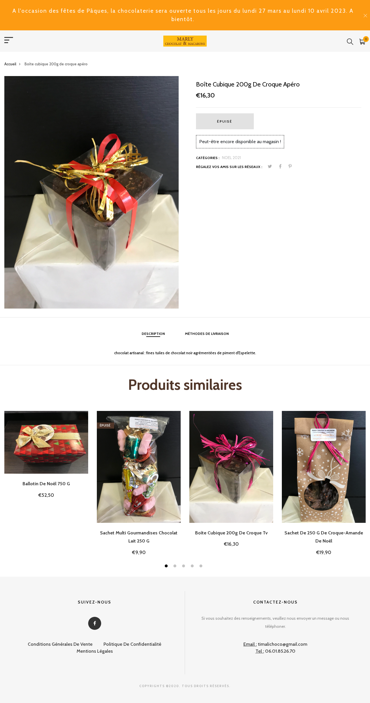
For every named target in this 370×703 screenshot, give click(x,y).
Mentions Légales (95, 651)
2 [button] (175, 566)
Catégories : (207, 158)
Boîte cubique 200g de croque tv (231, 533)
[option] (91, 192)
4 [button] (193, 566)
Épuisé (224, 121)
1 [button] (167, 566)
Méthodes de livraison (207, 333)
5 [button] (201, 566)
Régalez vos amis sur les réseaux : (229, 167)
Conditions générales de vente (60, 644)
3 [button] (184, 566)
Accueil (10, 64)
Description (153, 333)
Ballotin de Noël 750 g (46, 483)
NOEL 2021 (231, 157)
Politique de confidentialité (132, 644)
